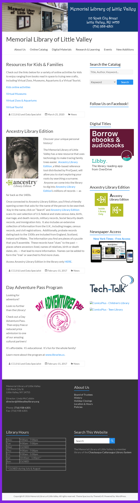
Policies (78, 406)
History (78, 397)
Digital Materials (62, 49)
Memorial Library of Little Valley (49, 39)
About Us (20, 49)
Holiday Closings (83, 400)
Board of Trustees (83, 394)
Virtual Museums (16, 93)
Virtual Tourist (14, 107)
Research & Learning (88, 49)
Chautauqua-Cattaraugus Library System (109, 452)
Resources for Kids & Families (34, 64)
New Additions (125, 49)
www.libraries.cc (55, 354)
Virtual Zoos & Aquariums (21, 100)
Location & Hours (83, 403)
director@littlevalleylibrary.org (22, 401)
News (74, 114)
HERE (68, 261)
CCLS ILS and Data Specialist (26, 114)
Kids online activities (18, 87)
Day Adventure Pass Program (34, 287)
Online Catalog (39, 49)
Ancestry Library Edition (29, 131)
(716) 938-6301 (22, 407)
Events (108, 49)
